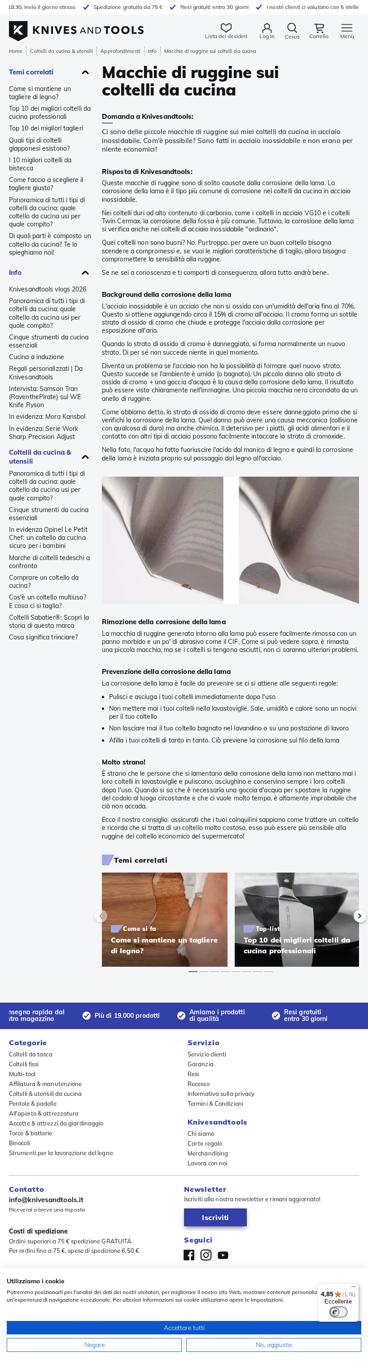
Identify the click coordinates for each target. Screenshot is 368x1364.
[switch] (338, 1312)
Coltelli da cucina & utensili (61, 51)
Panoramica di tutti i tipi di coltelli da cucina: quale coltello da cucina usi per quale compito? (47, 212)
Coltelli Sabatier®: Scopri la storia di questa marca (49, 621)
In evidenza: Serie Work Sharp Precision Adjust (43, 433)
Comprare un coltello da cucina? (44, 581)
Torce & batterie (31, 1133)
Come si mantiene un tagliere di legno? (40, 93)
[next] (344, 916)
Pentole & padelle (33, 1103)
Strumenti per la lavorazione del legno (61, 1152)
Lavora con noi (207, 1163)
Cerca (292, 36)
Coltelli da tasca (31, 1054)
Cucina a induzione (36, 357)
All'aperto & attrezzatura (44, 1113)
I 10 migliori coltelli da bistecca (40, 164)
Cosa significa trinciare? (43, 637)
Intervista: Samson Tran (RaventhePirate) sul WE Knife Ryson (45, 397)
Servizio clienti (207, 1054)
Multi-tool (22, 1073)
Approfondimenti (120, 51)
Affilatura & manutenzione (45, 1083)
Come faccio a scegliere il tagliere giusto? (46, 184)
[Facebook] (188, 1255)
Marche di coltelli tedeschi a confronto (49, 562)
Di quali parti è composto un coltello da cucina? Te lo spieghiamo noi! (50, 244)
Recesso (199, 1083)
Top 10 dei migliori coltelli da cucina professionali (50, 112)
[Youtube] (223, 1255)
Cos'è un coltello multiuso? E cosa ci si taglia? (47, 601)
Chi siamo (201, 1133)
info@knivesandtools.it (46, 1199)
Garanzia (201, 1064)
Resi (193, 1073)
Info (152, 51)
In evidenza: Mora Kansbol (47, 417)
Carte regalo (205, 1143)
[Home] (76, 26)
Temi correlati (31, 72)
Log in (267, 36)
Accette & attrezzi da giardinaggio (56, 1123)
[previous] (116, 916)
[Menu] (353, 1288)
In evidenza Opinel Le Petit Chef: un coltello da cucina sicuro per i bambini (48, 538)
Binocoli (19, 1143)
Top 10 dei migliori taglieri (46, 128)
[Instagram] (206, 1255)
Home (15, 51)
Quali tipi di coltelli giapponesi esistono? (39, 144)
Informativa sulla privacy (221, 1093)
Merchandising (208, 1153)
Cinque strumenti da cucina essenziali (49, 341)
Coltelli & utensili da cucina (45, 1093)
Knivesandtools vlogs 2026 (48, 289)
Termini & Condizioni (215, 1103)
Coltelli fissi (24, 1064)
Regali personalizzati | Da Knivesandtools (46, 373)
